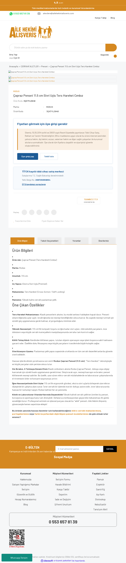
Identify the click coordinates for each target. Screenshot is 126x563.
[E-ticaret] (63, 560)
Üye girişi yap (27, 156)
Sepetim (63, 494)
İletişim (25, 489)
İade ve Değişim (63, 499)
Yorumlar (77, 241)
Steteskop (100, 499)
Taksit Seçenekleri (49, 241)
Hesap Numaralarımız (25, 499)
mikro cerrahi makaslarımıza (86, 410)
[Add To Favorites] (22, 221)
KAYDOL (110, 449)
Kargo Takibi (63, 489)
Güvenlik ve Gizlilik (26, 494)
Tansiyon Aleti (100, 509)
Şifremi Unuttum (63, 504)
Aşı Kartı (100, 494)
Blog (25, 504)
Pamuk (100, 479)
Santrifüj (100, 489)
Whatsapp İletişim (19, 557)
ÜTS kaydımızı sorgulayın (34, 184)
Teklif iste (49, 156)
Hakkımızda (25, 479)
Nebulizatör (100, 504)
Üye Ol (14, 57)
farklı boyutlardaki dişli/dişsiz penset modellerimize (61, 414)
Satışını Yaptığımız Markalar (25, 484)
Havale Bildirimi (63, 484)
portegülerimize (20, 414)
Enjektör (100, 484)
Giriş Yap (13, 54)
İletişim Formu (63, 479)
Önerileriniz (103, 241)
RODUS (16, 91)
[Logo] (30, 32)
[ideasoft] (47, 560)
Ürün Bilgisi (22, 241)
